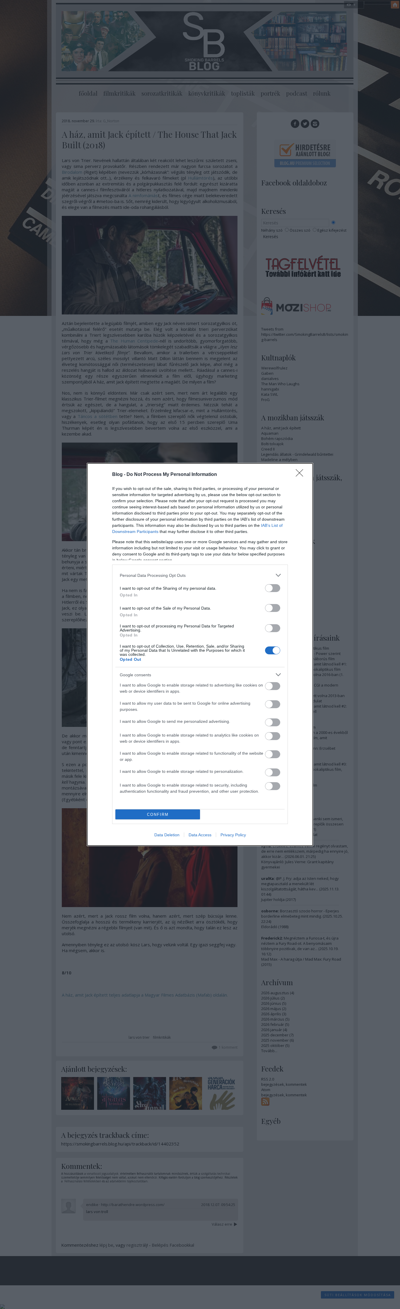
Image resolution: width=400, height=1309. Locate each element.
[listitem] (200, 575)
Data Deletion (167, 834)
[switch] (272, 588)
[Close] (301, 474)
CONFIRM (158, 814)
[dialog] (200, 654)
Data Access (200, 834)
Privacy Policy (233, 834)
